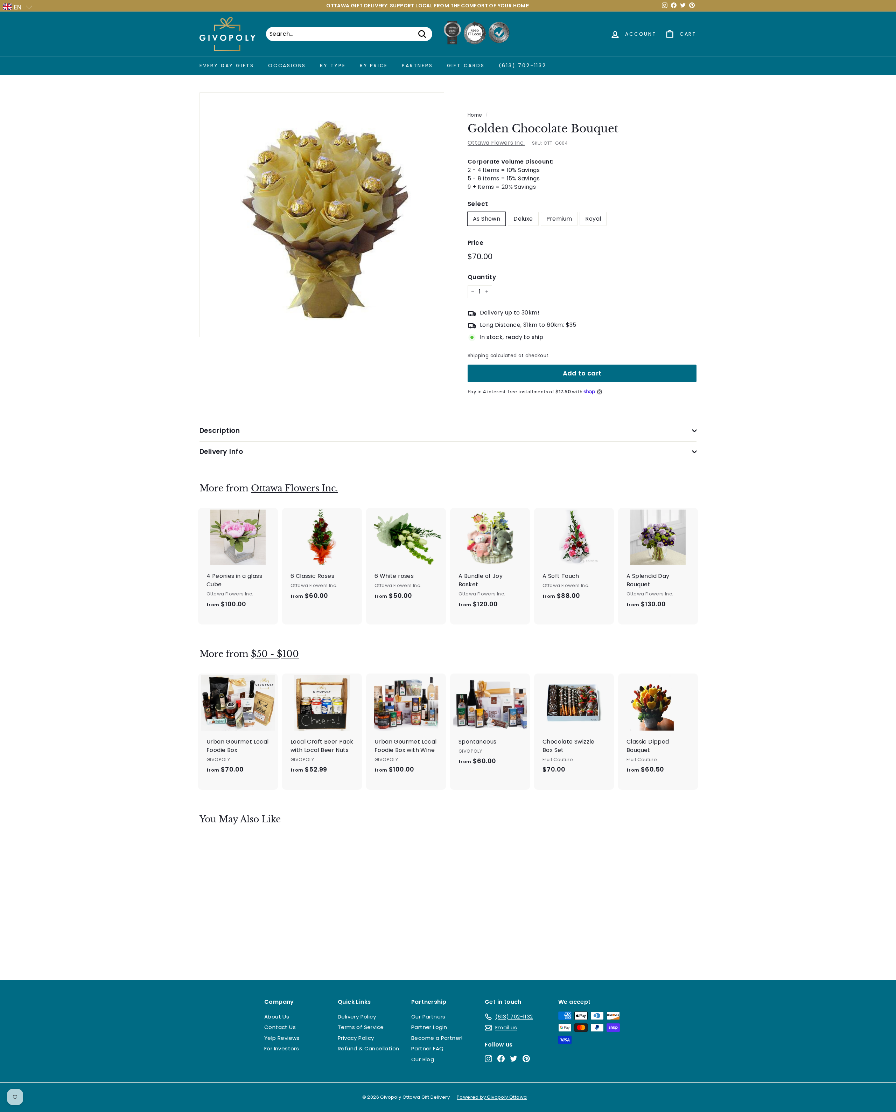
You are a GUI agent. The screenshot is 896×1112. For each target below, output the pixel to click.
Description (220, 430)
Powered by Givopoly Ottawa (492, 1097)
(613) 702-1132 (522, 65)
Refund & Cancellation (368, 1048)
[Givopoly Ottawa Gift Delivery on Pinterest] (526, 1058)
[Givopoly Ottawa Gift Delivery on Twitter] (513, 1058)
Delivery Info (221, 451)
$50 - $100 (275, 654)
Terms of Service (361, 1027)
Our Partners (428, 1016)
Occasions (287, 65)
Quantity (482, 277)
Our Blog (422, 1059)
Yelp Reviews (282, 1038)
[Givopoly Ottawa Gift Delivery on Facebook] (501, 1058)
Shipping (478, 355)
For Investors (281, 1048)
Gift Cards (466, 65)
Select (478, 204)
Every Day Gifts (227, 65)
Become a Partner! (437, 1038)
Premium (559, 219)
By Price (374, 65)
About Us (276, 1016)
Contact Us (280, 1027)
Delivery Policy (357, 1016)
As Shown (486, 219)
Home (475, 115)
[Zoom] (322, 215)
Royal (593, 219)
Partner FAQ (427, 1048)
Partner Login (429, 1027)
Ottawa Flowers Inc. (496, 143)
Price (475, 243)
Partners (417, 65)
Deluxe (523, 219)
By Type (333, 65)
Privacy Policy (356, 1038)
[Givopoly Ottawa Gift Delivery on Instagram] (488, 1058)
